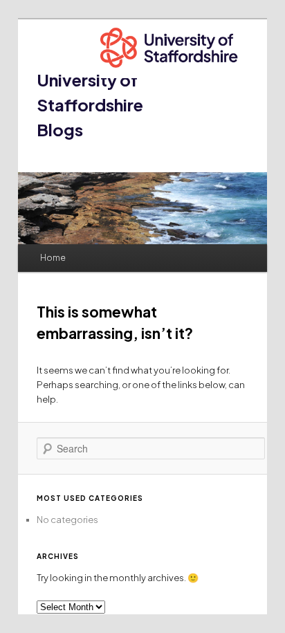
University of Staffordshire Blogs (90, 104)
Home (53, 258)
